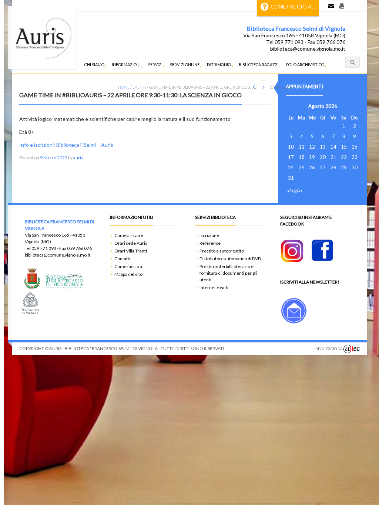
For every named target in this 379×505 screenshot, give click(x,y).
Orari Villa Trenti (130, 251)
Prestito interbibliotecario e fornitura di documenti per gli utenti (228, 273)
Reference (210, 243)
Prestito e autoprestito (221, 251)
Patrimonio (219, 64)
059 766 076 (79, 248)
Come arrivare (128, 235)
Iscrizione (209, 235)
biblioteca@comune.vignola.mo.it (307, 48)
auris (78, 157)
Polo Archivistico (305, 64)
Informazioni (126, 64)
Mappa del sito (128, 274)
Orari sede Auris (130, 243)
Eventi (139, 87)
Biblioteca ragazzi (259, 64)
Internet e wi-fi (213, 287)
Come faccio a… (293, 6)
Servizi (155, 64)
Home (124, 87)
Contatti (122, 258)
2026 (331, 106)
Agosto (316, 106)
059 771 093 (43, 248)
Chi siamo (94, 64)
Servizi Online (184, 64)
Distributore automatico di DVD (230, 258)
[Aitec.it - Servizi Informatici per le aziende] (351, 349)
